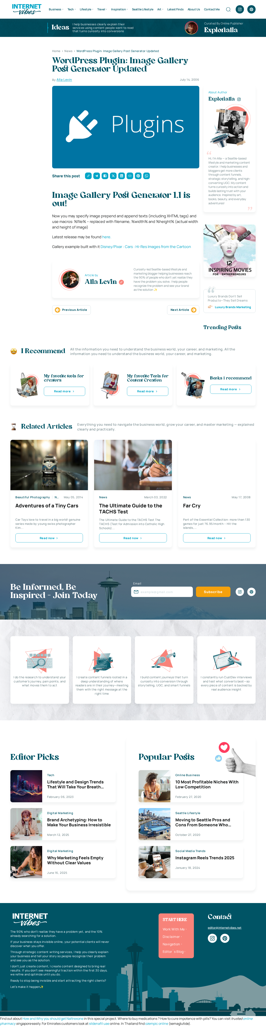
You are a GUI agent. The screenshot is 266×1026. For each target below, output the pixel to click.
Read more (62, 391)
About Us (194, 9)
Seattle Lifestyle (142, 9)
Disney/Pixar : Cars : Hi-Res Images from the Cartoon (146, 246)
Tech (71, 9)
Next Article (180, 310)
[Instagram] (240, 9)
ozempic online (156, 1023)
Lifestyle (85, 9)
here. (106, 236)
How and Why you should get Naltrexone (52, 1018)
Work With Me (174, 929)
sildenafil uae (99, 1023)
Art (159, 9)
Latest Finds (175, 9)
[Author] (121, 282)
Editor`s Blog (173, 951)
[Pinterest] (251, 9)
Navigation (171, 944)
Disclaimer (171, 936)
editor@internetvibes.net (224, 928)
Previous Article (74, 310)
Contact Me (212, 9)
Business (55, 9)
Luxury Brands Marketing (233, 307)
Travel (101, 9)
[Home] (26, 9)
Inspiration (118, 9)
